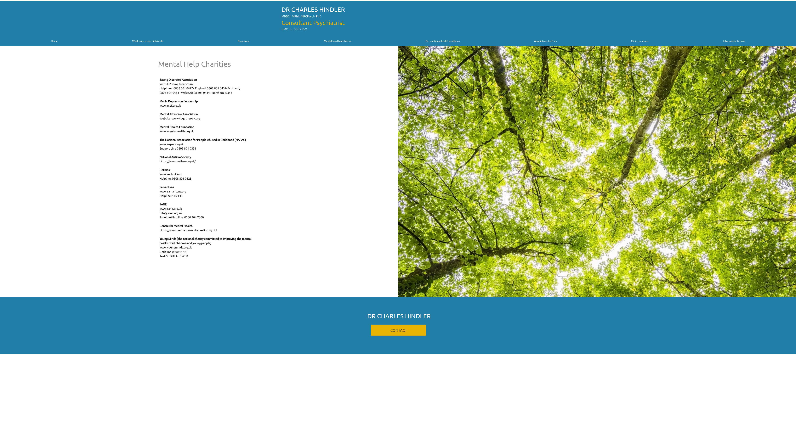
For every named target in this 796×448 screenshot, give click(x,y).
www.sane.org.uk (171, 208)
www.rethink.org (171, 174)
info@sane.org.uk (171, 213)
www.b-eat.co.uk (182, 84)
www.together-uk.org (186, 118)
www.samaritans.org (173, 191)
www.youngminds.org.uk (176, 247)
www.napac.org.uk (171, 144)
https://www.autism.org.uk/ (177, 161)
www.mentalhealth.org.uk (177, 131)
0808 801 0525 (182, 178)
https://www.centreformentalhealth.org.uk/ (188, 230)
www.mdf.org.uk (170, 105)
